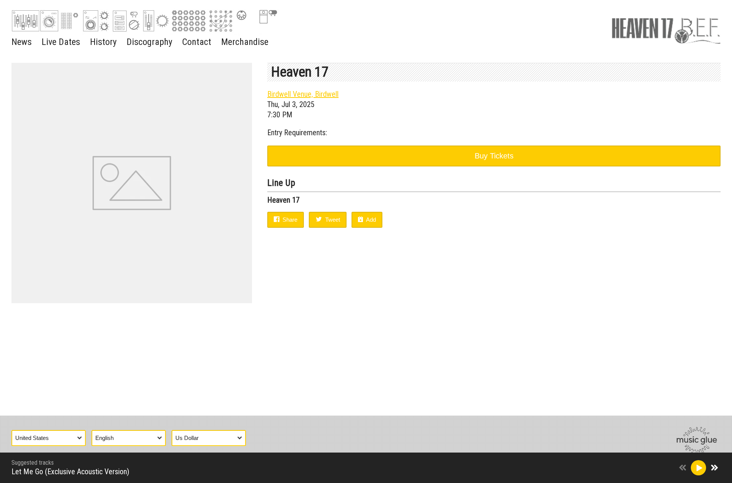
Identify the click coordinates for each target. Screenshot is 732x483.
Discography (149, 42)
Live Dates (61, 42)
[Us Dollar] (212, 438)
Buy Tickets (494, 156)
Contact (196, 42)
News (21, 42)
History (103, 42)
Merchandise (244, 42)
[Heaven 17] (666, 28)
